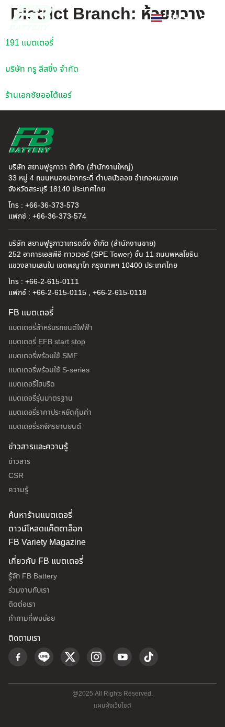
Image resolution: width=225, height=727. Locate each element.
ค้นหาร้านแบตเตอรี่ (40, 515)
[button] (206, 17)
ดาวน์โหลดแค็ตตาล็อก (45, 528)
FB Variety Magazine (47, 542)
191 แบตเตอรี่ (29, 43)
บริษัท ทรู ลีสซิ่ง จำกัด (41, 69)
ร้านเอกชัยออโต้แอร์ (38, 95)
